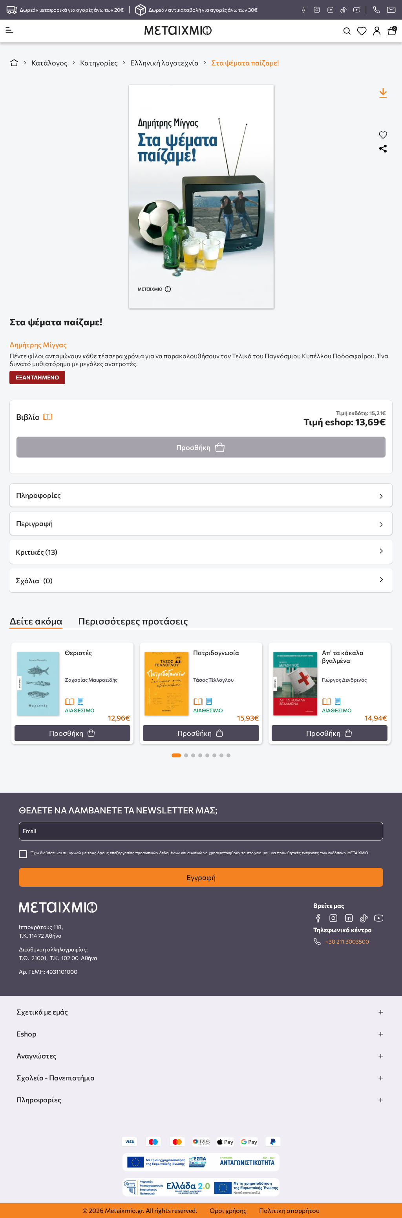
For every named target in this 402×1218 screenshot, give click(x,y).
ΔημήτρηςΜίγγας (38, 344)
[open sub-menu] (381, 1012)
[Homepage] (178, 31)
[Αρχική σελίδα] (14, 62)
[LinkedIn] (330, 9)
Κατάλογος (49, 63)
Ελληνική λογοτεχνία (164, 63)
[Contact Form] (391, 10)
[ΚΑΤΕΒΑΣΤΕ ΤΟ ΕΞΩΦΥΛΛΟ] (383, 92)
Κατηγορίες (99, 63)
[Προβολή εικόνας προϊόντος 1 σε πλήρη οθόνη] (201, 196)
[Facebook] (303, 9)
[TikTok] (343, 10)
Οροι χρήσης (228, 1210)
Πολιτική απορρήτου (289, 1210)
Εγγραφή (201, 877)
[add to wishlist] (383, 135)
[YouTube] (356, 9)
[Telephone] (376, 10)
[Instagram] (316, 9)
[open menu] (9, 30)
